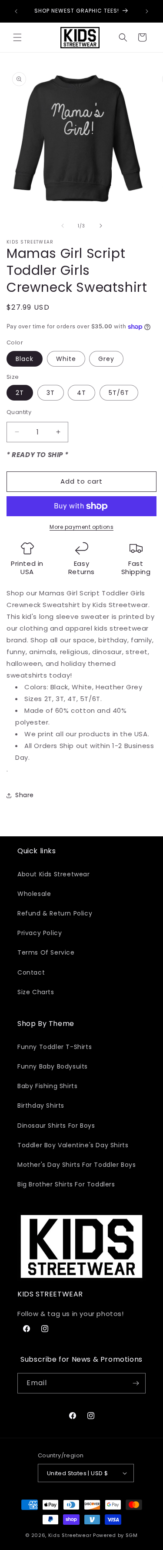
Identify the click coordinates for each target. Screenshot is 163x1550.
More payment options (81, 527)
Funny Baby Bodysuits (52, 1066)
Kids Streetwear (70, 1535)
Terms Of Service (46, 952)
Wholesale (34, 893)
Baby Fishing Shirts (47, 1086)
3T (51, 392)
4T (81, 392)
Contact (31, 972)
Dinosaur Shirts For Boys (56, 1125)
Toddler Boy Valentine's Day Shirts (72, 1145)
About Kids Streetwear (53, 874)
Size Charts (35, 992)
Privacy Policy (39, 933)
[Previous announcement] (16, 11)
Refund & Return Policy (54, 913)
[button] (17, 37)
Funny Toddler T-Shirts (54, 1046)
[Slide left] (62, 225)
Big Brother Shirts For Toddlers (66, 1184)
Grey (106, 358)
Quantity (19, 412)
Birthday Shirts (40, 1105)
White (66, 358)
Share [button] (24, 795)
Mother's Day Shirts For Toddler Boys (76, 1164)
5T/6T (119, 392)
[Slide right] (100, 225)
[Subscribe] (135, 1383)
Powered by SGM (115, 1535)
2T (20, 392)
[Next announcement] (146, 11)
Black (24, 358)
